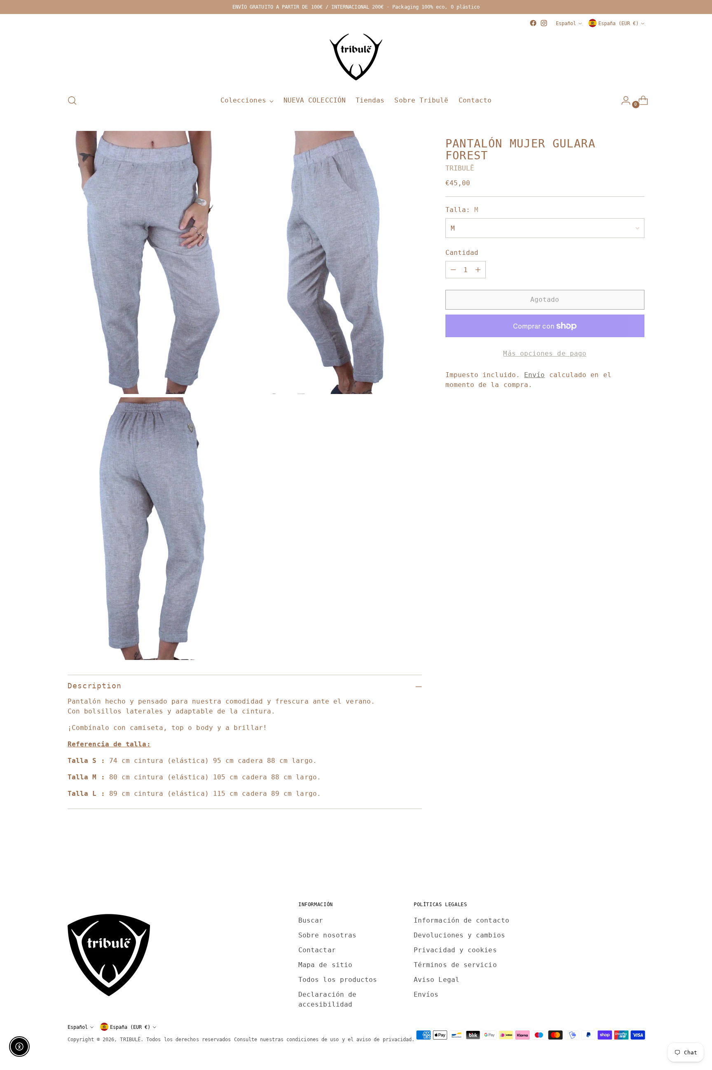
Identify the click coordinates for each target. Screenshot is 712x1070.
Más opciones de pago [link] (544, 353)
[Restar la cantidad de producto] (453, 269)
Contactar (317, 950)
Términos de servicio (455, 965)
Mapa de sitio (325, 965)
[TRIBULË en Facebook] (533, 23)
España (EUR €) (618, 23)
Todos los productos (337, 980)
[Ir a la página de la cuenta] (622, 100)
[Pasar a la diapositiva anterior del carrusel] (618, 864)
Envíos (426, 994)
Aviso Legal (436, 980)
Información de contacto (461, 920)
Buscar (310, 920)
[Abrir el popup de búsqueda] (72, 100)
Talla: (462, 210)
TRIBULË (460, 168)
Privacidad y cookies (455, 950)
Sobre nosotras (327, 935)
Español (566, 23)
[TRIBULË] (356, 57)
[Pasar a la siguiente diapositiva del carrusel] (637, 864)
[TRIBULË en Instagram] (544, 23)
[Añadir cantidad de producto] (478, 269)
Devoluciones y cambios (459, 935)
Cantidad (462, 252)
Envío (534, 375)
